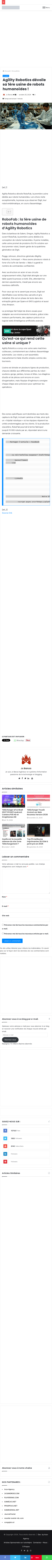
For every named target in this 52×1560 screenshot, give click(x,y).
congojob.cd (9, 1522)
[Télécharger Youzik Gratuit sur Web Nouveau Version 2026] (38, 801)
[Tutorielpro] (11, 7)
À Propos (26, 1547)
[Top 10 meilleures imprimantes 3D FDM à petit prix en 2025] (38, 830)
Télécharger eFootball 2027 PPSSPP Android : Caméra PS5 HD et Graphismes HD (12, 813)
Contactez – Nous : (40, 1543)
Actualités (16, 71)
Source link (7, 513)
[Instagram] (30, 1550)
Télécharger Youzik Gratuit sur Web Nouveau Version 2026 (37, 812)
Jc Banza (9, 95)
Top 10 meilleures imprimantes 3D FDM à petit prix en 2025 (37, 841)
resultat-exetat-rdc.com (14, 1518)
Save (37, 1558)
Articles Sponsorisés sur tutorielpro (18, 1543)
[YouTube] (27, 1550)
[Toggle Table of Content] (7, 212)
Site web (5, 916)
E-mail (5, 906)
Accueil (7, 71)
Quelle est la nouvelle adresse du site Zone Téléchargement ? (12, 841)
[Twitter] (24, 1550)
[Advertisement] (26, 39)
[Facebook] (21, 1550)
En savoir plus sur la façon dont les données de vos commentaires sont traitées (24, 950)
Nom (4, 897)
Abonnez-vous (10, 1040)
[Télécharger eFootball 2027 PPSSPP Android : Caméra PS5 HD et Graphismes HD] (13, 801)
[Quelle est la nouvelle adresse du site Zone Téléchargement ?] (13, 830)
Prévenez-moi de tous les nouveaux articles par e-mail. (26, 934)
